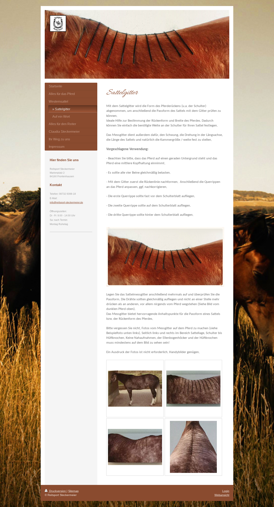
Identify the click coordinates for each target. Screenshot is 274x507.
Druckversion (57, 491)
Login (225, 491)
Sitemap (73, 491)
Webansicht (221, 495)
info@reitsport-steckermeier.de (66, 202)
